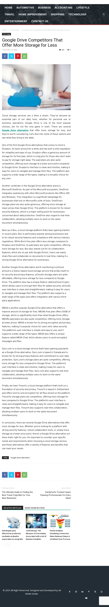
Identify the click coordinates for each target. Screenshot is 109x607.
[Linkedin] (82, 591)
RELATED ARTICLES (12, 508)
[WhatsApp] (24, 56)
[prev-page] (4, 545)
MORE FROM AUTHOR (35, 508)
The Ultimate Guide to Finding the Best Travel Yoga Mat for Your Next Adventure (17, 495)
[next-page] (8, 545)
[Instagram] (76, 591)
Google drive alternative (20, 458)
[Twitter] (11, 56)
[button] (103, 14)
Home (4, 30)
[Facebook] (5, 56)
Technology (14, 30)
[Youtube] (86, 598)
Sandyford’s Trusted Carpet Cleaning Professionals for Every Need (55, 495)
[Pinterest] (18, 56)
